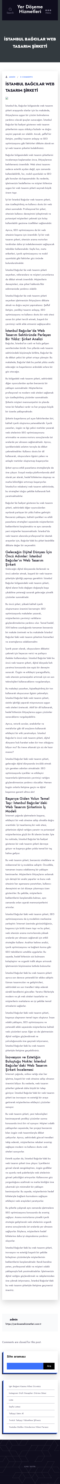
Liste (11, 1399)
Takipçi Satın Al (16, 1413)
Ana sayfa (30, 1466)
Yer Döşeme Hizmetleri (30, 9)
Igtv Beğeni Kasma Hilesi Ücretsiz (25, 1386)
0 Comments (26, 77)
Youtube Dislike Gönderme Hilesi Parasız (28, 1427)
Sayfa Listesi (14, 1406)
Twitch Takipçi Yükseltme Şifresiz (25, 1420)
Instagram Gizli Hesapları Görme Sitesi (27, 1393)
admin (12, 77)
